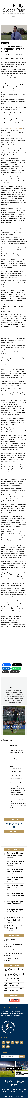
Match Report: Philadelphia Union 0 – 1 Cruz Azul (15, 878)
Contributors (6, 1092)
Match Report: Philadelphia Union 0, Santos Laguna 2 (15, 902)
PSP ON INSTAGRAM (14, 1068)
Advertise (15, 1089)
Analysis (5, 43)
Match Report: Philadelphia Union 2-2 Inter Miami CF (15, 870)
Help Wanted (14, 1092)
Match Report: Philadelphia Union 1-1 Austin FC (15, 886)
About (24, 1089)
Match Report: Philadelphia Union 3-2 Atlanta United (15, 854)
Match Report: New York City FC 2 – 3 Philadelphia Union (15, 862)
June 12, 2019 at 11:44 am (16, 748)
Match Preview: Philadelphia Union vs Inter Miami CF (15, 918)
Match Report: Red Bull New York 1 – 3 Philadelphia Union (15, 894)
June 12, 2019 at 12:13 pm (16, 768)
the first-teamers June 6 (16, 128)
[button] (14, 20)
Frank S (5, 969)
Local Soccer (22, 1092)
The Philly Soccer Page (14, 7)
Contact (9, 1089)
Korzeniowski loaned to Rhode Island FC (13, 950)
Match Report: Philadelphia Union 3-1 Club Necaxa (15, 910)
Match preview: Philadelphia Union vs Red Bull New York (13, 954)
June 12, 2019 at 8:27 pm (16, 778)
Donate (4, 1089)
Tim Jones (9, 54)
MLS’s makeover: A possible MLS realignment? (15, 927)
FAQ (20, 1089)
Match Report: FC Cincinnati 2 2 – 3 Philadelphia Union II (12, 940)
